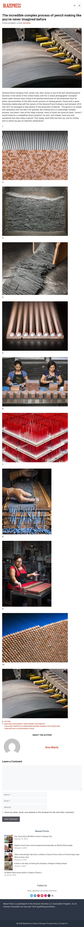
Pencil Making (29, 724)
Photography (40, 724)
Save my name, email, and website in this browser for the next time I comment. (39, 812)
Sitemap (42, 923)
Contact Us (63, 923)
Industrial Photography (13, 724)
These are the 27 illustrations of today (19, 728)
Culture (7, 721)
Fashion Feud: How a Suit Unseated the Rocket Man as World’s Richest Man (43, 845)
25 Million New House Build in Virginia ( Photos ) (23, 873)
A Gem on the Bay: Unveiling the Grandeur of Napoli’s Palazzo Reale (40, 863)
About (35, 923)
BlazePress (27, 923)
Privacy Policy (52, 923)
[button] (74, 5)
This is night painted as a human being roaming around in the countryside (32, 726)
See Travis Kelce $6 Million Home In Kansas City (33, 836)
